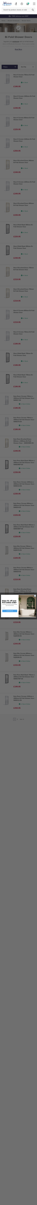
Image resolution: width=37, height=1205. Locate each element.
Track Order (16, 4)
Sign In (22, 4)
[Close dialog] (35, 596)
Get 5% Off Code (10, 610)
